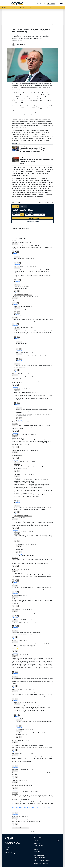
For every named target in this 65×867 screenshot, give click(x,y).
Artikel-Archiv (37, 843)
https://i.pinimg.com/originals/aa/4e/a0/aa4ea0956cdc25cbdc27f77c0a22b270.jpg (31, 807)
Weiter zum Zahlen (33, 218)
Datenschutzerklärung (39, 857)
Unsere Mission (8, 847)
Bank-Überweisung (33, 221)
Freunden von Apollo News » (42, 865)
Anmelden (36, 849)
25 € (22, 214)
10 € (14, 214)
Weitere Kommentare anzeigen (19, 827)
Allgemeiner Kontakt (9, 852)
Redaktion (22, 154)
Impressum (36, 859)
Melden (15, 244)
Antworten (15, 253)
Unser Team (7, 846)
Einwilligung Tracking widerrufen (42, 860)
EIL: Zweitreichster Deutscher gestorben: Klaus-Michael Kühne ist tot (19, 7)
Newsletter (36, 846)
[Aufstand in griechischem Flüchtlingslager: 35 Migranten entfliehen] (15, 159)
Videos (37, 3)
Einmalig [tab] (16, 206)
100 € (31, 214)
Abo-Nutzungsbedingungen (40, 855)
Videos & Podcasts (38, 845)
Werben (43, 3)
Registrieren (37, 851)
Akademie (7, 849)
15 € (18, 214)
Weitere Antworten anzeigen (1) (22, 294)
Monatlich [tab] (23, 206)
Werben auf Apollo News (11, 853)
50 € (27, 214)
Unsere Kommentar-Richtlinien (41, 854)
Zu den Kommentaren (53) (45, 202)
